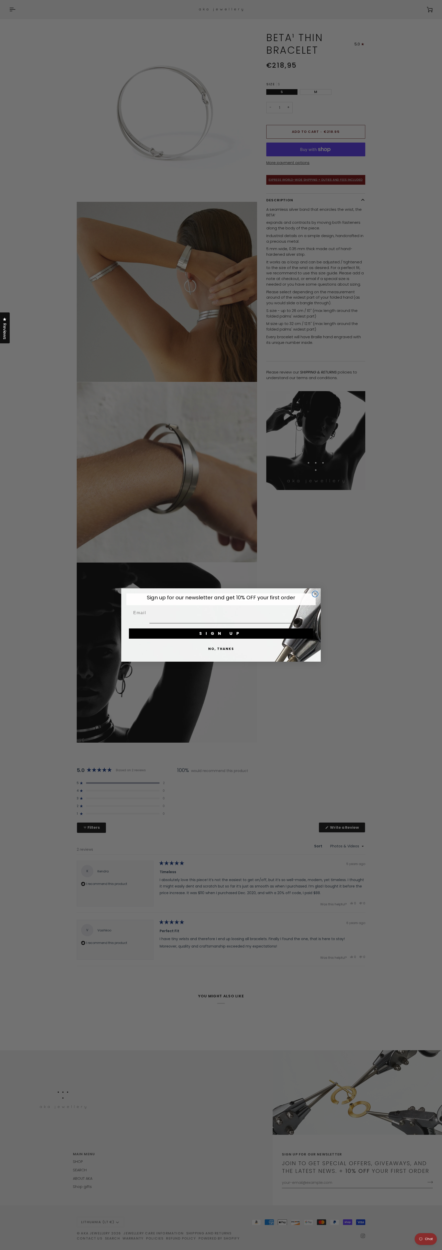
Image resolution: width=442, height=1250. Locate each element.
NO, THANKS (221, 649)
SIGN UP (221, 633)
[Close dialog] (315, 594)
